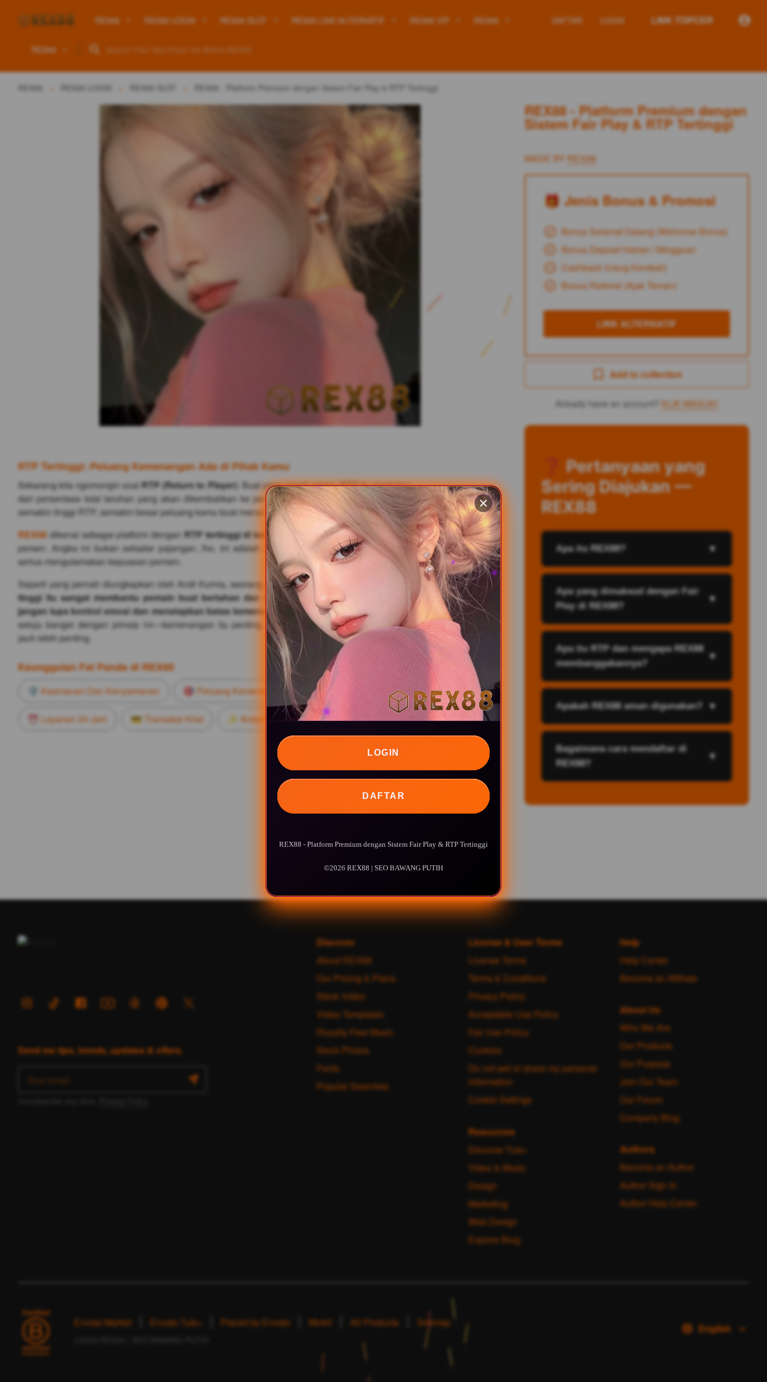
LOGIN (383, 752)
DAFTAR (383, 796)
